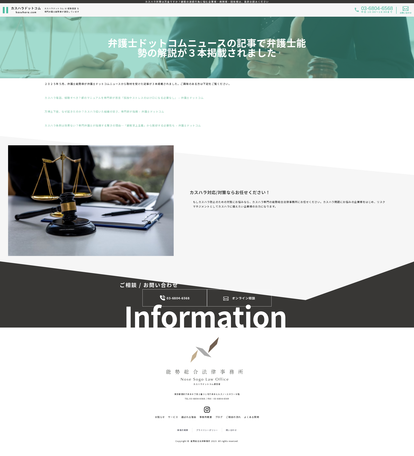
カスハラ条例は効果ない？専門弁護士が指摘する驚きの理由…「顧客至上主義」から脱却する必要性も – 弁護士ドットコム (123, 125)
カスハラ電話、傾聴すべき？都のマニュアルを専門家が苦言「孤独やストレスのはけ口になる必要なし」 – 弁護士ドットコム (124, 98)
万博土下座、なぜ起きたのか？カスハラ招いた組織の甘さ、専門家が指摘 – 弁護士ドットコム (104, 111)
